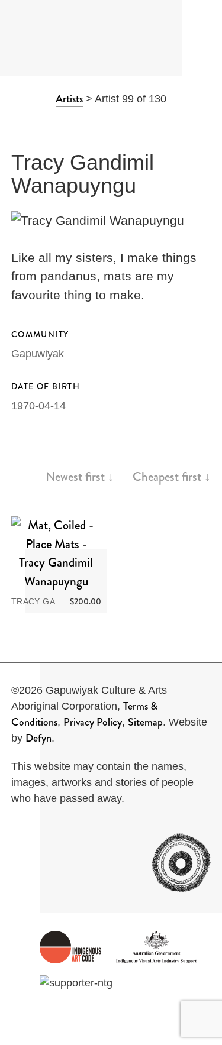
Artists (69, 98)
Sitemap (145, 722)
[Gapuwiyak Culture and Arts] (72, 38)
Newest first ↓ (80, 477)
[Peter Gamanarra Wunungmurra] (132, 128)
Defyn (38, 738)
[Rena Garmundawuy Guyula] (90, 128)
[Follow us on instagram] (54, 832)
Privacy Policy (92, 722)
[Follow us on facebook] (20, 832)
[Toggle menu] (202, 38)
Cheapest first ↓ (172, 477)
